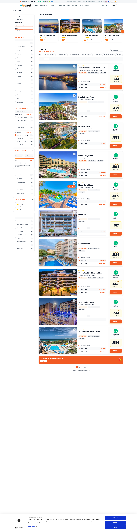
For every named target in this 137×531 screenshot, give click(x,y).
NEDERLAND (18, 114)
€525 (17, 163)
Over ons (79, 1)
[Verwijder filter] (47, 58)
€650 (29, 163)
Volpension (98, 54)
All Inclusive (61, 54)
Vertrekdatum (18, 22)
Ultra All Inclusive (48, 54)
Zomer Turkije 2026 (72, 5)
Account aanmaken (52, 361)
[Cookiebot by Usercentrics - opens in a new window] (19, 528)
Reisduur (17, 28)
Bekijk (115, 87)
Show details (31, 526)
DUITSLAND (18, 132)
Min (16, 153)
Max (26, 153)
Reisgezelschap (19, 16)
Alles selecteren (29, 114)
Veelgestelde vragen (90, 1)
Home (36, 5)
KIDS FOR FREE (61, 5)
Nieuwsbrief (69, 1)
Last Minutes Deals (84, 5)
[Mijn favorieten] (106, 5)
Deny (115, 527)
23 (85, 367)
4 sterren (121, 54)
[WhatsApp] (103, 5)
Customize (114, 522)
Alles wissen (119, 58)
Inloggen (113, 5)
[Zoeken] (99, 5)
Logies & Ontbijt (74, 54)
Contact (83, 1)
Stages (74, 1)
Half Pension (86, 54)
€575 (23, 163)
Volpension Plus (110, 54)
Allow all (115, 517)
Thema (52, 5)
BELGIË (16, 124)
